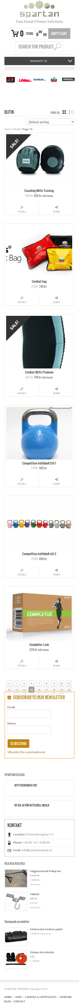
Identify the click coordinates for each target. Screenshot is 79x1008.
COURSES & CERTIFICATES (40, 997)
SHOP (18, 997)
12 (9, 689)
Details (22, 211)
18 (54, 689)
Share (56, 211)
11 (69, 683)
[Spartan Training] (39, 9)
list (72, 112)
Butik (17, 129)
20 (69, 689)
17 (46, 689)
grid (64, 112)
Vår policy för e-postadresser (26, 752)
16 (39, 689)
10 (61, 683)
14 (24, 689)
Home (8, 129)
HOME (8, 997)
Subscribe (18, 743)
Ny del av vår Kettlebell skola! (31, 805)
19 (61, 689)
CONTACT (19, 1001)
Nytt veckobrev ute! (25, 785)
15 (31, 689)
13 (16, 689)
